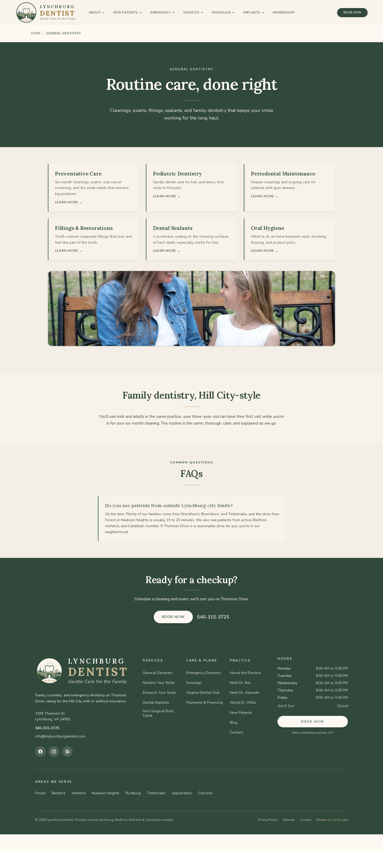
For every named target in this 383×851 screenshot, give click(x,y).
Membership (284, 12)
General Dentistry (157, 673)
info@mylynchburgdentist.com (60, 736)
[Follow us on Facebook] (40, 751)
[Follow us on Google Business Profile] (67, 751)
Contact (236, 732)
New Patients (125, 12)
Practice (240, 660)
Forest (40, 793)
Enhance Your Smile (159, 692)
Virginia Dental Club (203, 692)
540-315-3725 (213, 617)
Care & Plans (201, 660)
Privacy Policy (267, 820)
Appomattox (182, 793)
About (95, 12)
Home (36, 33)
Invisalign (221, 12)
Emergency (161, 12)
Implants (251, 12)
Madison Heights (105, 793)
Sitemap (289, 820)
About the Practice (245, 673)
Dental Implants (156, 702)
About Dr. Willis (243, 702)
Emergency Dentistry (203, 673)
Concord (205, 793)
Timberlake (156, 793)
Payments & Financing (204, 702)
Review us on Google (332, 820)
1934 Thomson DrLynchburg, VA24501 (52, 716)
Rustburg (133, 793)
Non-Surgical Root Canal (158, 713)
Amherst (78, 793)
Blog (233, 722)
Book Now (352, 13)
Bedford (58, 793)
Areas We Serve (53, 782)
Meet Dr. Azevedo (244, 692)
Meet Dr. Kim (240, 682)
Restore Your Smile (159, 682)
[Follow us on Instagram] (54, 751)
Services (191, 12)
